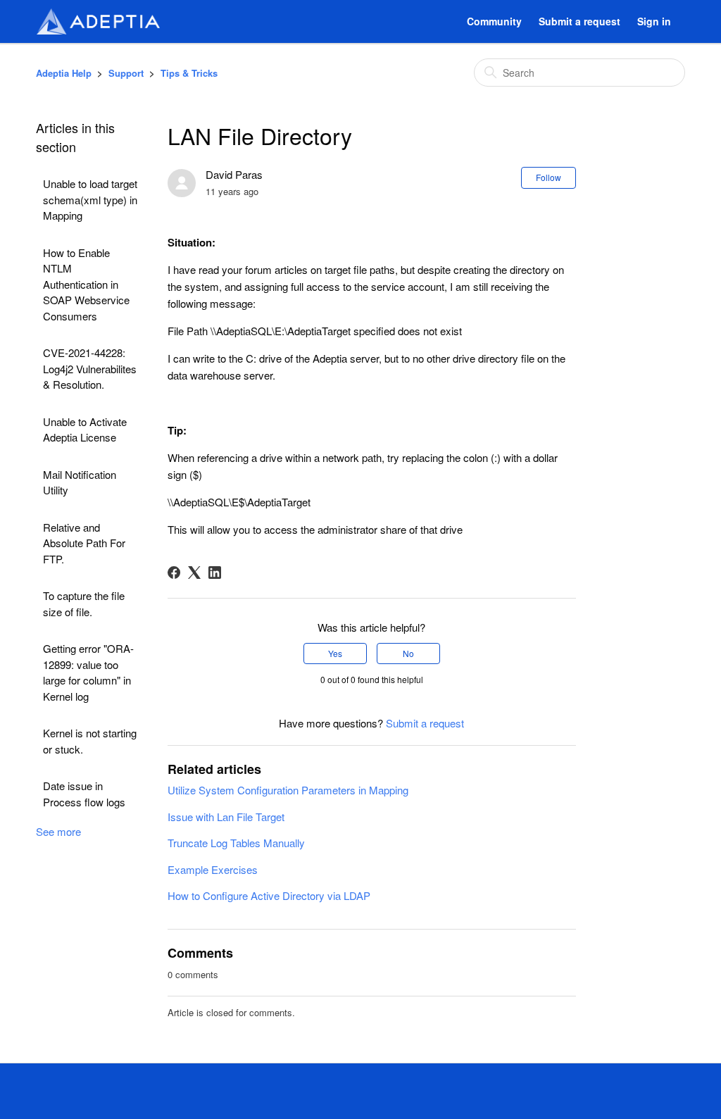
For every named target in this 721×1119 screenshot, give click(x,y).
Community (494, 21)
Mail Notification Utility (79, 482)
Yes (335, 653)
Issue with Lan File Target (226, 816)
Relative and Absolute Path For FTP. (84, 543)
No (408, 653)
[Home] (98, 21)
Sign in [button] (654, 21)
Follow (548, 177)
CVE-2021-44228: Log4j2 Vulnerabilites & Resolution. (90, 368)
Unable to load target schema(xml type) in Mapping (90, 199)
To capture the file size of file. (84, 603)
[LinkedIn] (214, 572)
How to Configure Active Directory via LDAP (269, 895)
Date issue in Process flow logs (84, 793)
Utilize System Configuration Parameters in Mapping (288, 789)
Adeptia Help (64, 73)
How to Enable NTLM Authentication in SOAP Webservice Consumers (86, 284)
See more (58, 831)
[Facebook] (174, 572)
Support (126, 73)
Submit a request (579, 21)
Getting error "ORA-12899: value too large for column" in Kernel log (88, 672)
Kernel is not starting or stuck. (90, 740)
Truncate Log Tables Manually (236, 842)
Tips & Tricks (189, 73)
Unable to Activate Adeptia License (85, 429)
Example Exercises (213, 869)
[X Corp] (194, 572)
